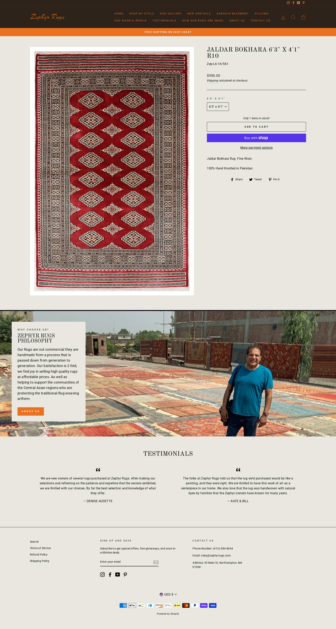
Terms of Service (40, 548)
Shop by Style (141, 13)
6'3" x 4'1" (216, 98)
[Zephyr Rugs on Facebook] (110, 574)
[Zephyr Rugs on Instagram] (102, 574)
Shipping (212, 80)
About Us (237, 20)
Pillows (262, 13)
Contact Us (261, 20)
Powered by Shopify (168, 613)
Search (34, 541)
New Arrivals (199, 13)
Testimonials (164, 20)
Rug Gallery (171, 13)
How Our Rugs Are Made (202, 20)
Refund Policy (38, 554)
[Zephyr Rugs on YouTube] (117, 574)
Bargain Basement (233, 13)
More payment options (256, 148)
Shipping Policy (39, 560)
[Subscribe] (155, 562)
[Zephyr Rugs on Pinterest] (125, 574)
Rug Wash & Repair (131, 20)
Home (119, 13)
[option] (168, 32)
